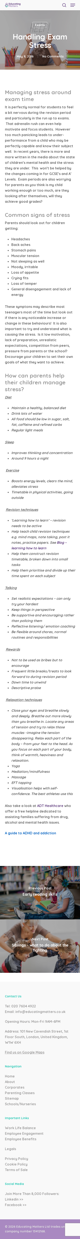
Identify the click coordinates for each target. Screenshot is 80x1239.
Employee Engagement (24, 1133)
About (10, 1082)
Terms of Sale (16, 1170)
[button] (72, 5)
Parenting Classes (20, 1093)
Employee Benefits (20, 1139)
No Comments (53, 56)
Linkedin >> (14, 1199)
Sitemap (12, 1098)
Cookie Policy (16, 1164)
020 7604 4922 (23, 1006)
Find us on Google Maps (24, 1052)
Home (10, 1076)
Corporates (14, 1087)
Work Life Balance (20, 1128)
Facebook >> (15, 1205)
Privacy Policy (16, 1159)
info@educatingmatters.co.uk (40, 1012)
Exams (40, 25)
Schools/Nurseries (20, 1104)
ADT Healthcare (50, 806)
